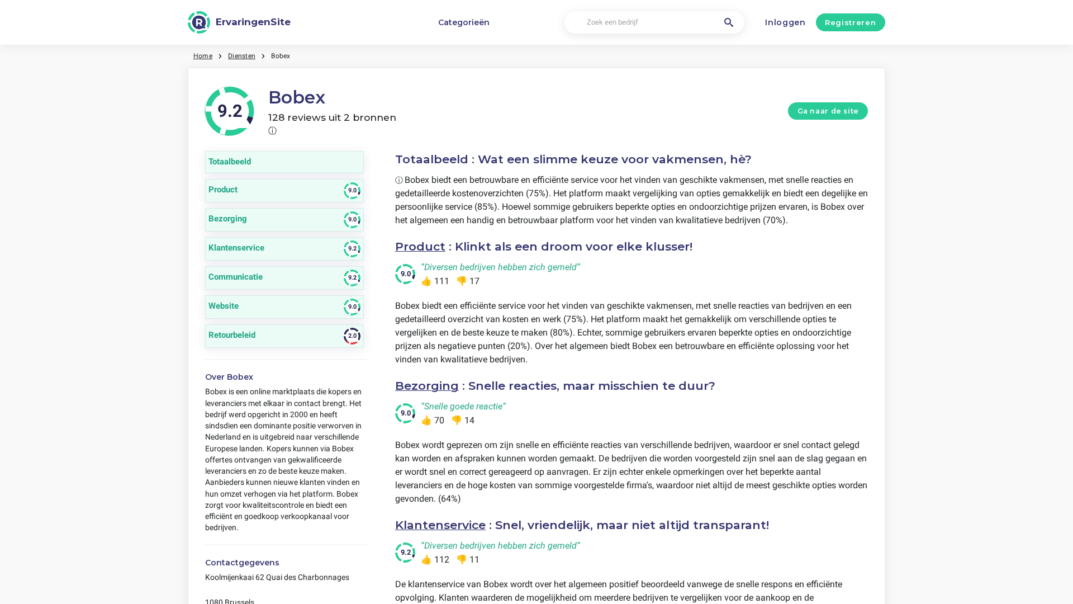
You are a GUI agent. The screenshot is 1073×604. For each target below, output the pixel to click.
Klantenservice (440, 525)
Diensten (241, 56)
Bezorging (427, 386)
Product (420, 246)
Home (202, 56)
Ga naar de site (828, 111)
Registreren (850, 22)
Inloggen (785, 22)
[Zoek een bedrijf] (728, 22)
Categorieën (464, 22)
